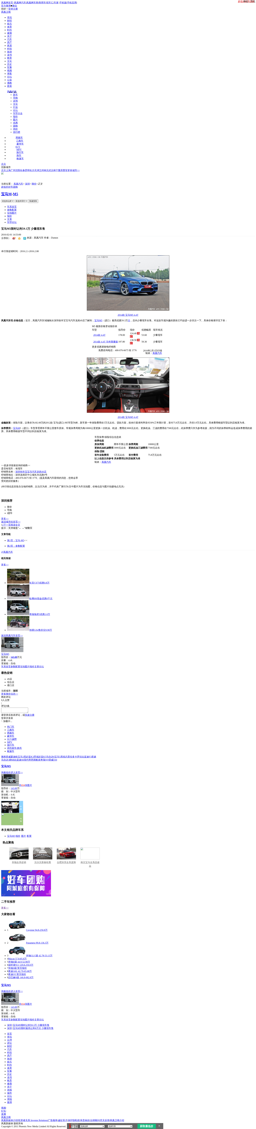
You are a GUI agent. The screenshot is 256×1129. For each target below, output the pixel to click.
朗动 (11, 760)
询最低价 (6, 772)
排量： (4, 660)
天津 (36, 170)
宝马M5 (98, 320)
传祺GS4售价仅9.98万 (40, 630)
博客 (9, 73)
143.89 (14, 788)
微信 (14, 5)
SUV (17, 147)
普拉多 (71, 756)
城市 (9, 1093)
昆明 (27, 170)
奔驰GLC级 (32, 955)
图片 (15, 119)
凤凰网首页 (7, 2)
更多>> (5, 518)
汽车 (9, 39)
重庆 (60, 170)
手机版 (63, 2)
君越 (93, 756)
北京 (3, 164)
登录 (10, 9)
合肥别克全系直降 (66, 862)
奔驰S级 (12, 968)
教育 (9, 58)
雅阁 (3, 756)
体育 (9, 27)
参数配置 (12, 210)
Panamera (30, 943)
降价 (34, 184)
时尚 (9, 30)
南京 (46, 170)
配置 (29, 836)
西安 (65, 170)
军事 (9, 67)
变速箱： (6, 663)
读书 (9, 55)
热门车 (10, 726)
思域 (36, 756)
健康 (9, 33)
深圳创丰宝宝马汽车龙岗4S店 (30, 471)
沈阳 (17, 170)
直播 (3, 1114)
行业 (15, 107)
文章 (9, 219)
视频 (9, 70)
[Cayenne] (17, 930)
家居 (9, 45)
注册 (15, 9)
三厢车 (19, 140)
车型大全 (18, 113)
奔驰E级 (12, 962)
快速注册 (29, 715)
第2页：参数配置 (16, 546)
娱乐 (9, 23)
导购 (15, 98)
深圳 (27, 184)
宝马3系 (22, 756)
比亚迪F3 (86, 756)
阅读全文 (15, 525)
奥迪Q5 (12, 974)
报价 (15, 116)
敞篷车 (20, 158)
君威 (8, 756)
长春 (22, 170)
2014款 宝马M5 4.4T (128, 315)
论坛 (9, 76)
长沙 (32, 170)
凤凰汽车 (12, 91)
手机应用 (72, 2)
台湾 (9, 1040)
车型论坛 (12, 222)
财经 (9, 20)
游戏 (9, 1090)
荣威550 (53, 760)
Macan (11, 958)
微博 (9, 1102)
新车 (15, 94)
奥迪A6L (12, 971)
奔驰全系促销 (19, 862)
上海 (8, 170)
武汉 (51, 170)
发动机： (6, 794)
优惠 (15, 123)
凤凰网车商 (32, 2)
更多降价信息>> (9, 694)
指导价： (6, 788)
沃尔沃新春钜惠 (42, 862)
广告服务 (52, 1120)
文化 (9, 61)
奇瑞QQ (44, 760)
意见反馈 (104, 1120)
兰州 (41, 170)
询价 (15, 129)
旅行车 (20, 152)
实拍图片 (12, 213)
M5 (15, 194)
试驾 (15, 101)
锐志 (65, 756)
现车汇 (49, 2)
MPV (19, 149)
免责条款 (85, 1120)
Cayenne (30, 930)
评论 (9, 1043)
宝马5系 (59, 756)
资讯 (9, 17)
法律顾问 (95, 1120)
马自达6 (50, 756)
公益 (9, 80)
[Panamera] (17, 943)
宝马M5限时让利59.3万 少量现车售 (31, 1025)
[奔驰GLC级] (17, 955)
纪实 (3, 1111)
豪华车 (20, 144)
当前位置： (7, 184)
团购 (15, 126)
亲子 (9, 36)
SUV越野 (12, 739)
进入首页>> (17, 772)
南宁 (55, 170)
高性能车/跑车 (14, 748)
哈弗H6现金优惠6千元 (40, 598)
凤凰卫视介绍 (117, 1120)
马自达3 (5, 760)
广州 (13, 170)
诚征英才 (62, 1120)
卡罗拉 (78, 756)
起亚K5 (42, 756)
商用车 (42, 2)
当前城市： (7, 690)
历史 (9, 64)
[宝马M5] (12, 651)
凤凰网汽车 (20, 2)
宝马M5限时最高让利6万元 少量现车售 (33, 1028)
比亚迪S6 (19, 760)
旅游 (9, 52)
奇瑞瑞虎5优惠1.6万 (39, 614)
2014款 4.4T (99, 335)
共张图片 (25, 785)
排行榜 (16, 132)
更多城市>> (74, 170)
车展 (56, 2)
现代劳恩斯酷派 (32, 760)
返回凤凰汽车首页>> (12, 635)
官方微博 (6, 5)
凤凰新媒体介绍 (9, 1120)
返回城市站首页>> (10, 521)
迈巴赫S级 (13, 977)
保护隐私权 (74, 1120)
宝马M (6, 194)
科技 (9, 48)
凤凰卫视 (6, 12)
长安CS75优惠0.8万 (39, 583)
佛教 (9, 83)
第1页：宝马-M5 (15, 540)
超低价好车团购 (9, 187)
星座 (9, 86)
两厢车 (19, 137)
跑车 (19, 155)
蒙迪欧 (14, 756)
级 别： (6, 791)
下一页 (7, 525)
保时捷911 (13, 965)
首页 (9, 1033)
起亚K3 (30, 756)
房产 (9, 42)
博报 (9, 1099)
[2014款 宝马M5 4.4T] (128, 310)
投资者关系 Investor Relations (33, 1120)
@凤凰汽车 (7, 552)
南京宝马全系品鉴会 (90, 864)
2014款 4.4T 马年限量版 (105, 341)
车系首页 (12, 206)
